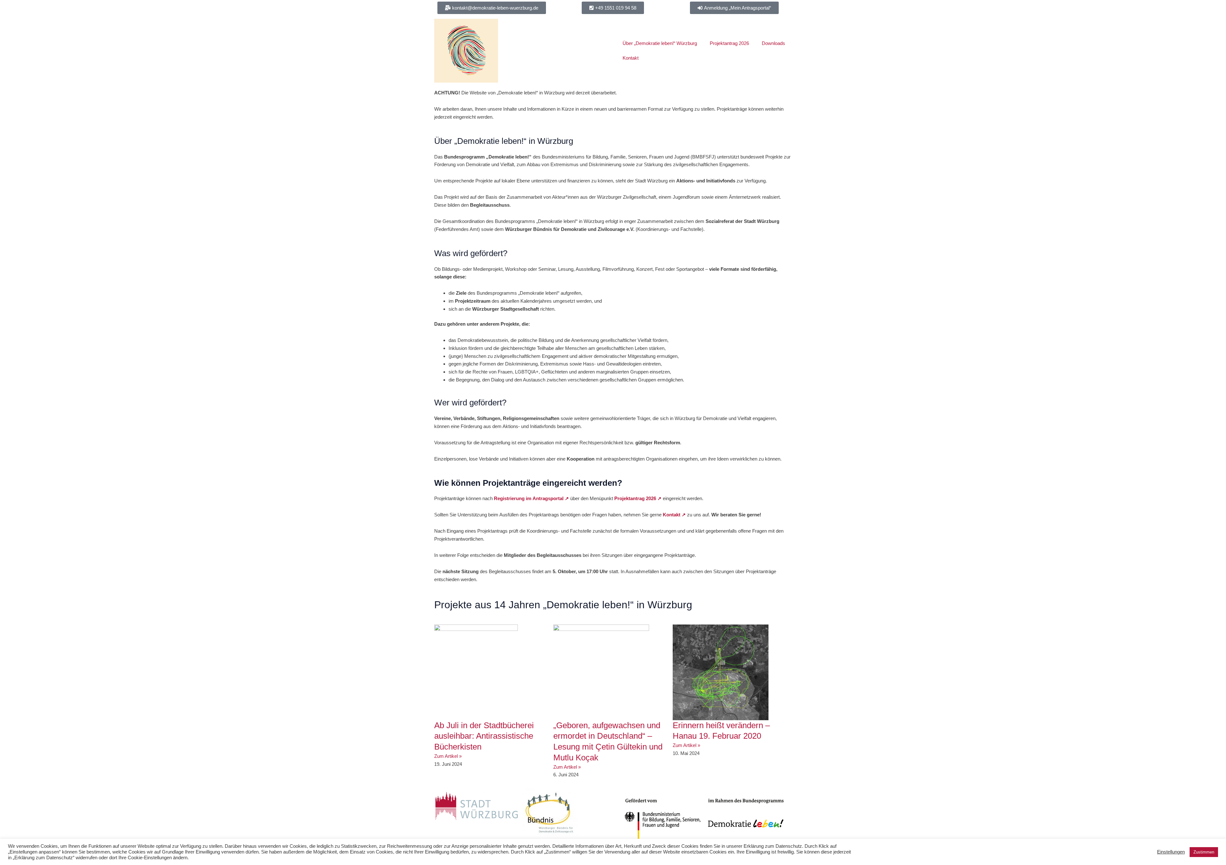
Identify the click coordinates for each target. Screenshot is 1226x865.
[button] (613, 8)
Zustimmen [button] (1203, 852)
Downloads (773, 43)
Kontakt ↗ (674, 514)
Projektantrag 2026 (729, 43)
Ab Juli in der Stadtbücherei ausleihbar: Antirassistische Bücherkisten (484, 736)
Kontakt (631, 58)
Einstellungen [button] (1171, 851)
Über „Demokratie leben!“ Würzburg (660, 43)
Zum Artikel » (448, 756)
